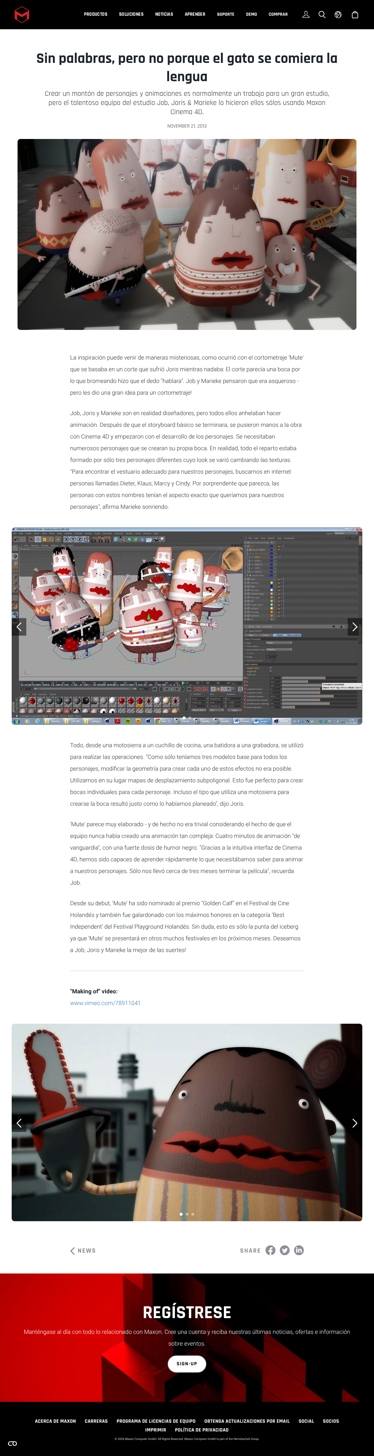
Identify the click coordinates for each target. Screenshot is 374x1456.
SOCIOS (331, 1421)
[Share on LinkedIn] (299, 1250)
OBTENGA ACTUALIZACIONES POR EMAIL (247, 1421)
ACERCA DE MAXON (55, 1421)
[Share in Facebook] (270, 1250)
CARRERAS (96, 1421)
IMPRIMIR (155, 1430)
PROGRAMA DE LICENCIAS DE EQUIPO (156, 1421)
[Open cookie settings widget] (12, 1443)
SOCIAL (306, 1421)
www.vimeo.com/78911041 (105, 1003)
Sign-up (187, 1364)
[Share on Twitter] (285, 1250)
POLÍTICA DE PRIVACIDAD (202, 1430)
